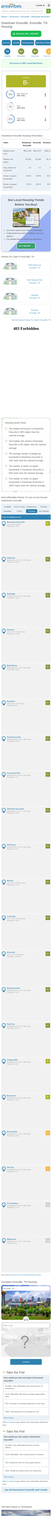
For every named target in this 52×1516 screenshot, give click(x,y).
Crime (19, 511)
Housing (31, 511)
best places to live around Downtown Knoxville (25, 1275)
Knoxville (25, 17)
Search (4, 17)
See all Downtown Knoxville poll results (26, 1490)
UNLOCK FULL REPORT (27, 34)
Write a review (8, 1422)
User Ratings (43, 511)
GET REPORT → (26, 246)
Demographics (27, 43)
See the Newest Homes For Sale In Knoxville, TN (31, 320)
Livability (39, 5)
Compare (26, 1362)
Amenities (7, 511)
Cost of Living (19, 507)
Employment (32, 507)
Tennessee (14, 17)
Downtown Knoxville (40, 17)
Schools (44, 507)
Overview (6, 43)
